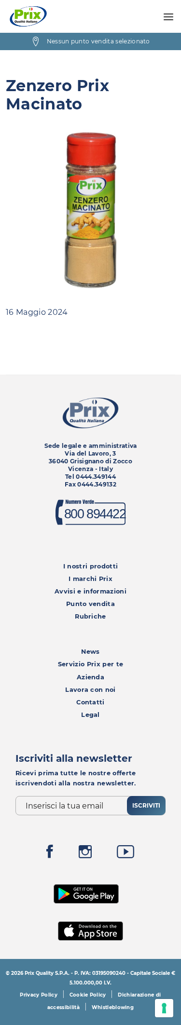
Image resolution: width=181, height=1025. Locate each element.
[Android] (86, 893)
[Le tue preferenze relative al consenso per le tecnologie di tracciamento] (164, 1008)
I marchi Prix (90, 578)
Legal (90, 714)
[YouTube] (125, 854)
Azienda (90, 677)
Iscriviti (146, 805)
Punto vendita (90, 603)
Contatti (90, 702)
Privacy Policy (38, 995)
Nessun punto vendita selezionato (98, 41)
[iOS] (90, 930)
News (90, 651)
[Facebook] (49, 854)
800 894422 (95, 514)
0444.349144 (96, 476)
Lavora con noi (90, 689)
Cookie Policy (88, 995)
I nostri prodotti (90, 566)
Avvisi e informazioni (90, 591)
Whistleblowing (113, 1007)
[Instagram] (85, 854)
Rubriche (90, 616)
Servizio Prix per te (90, 664)
